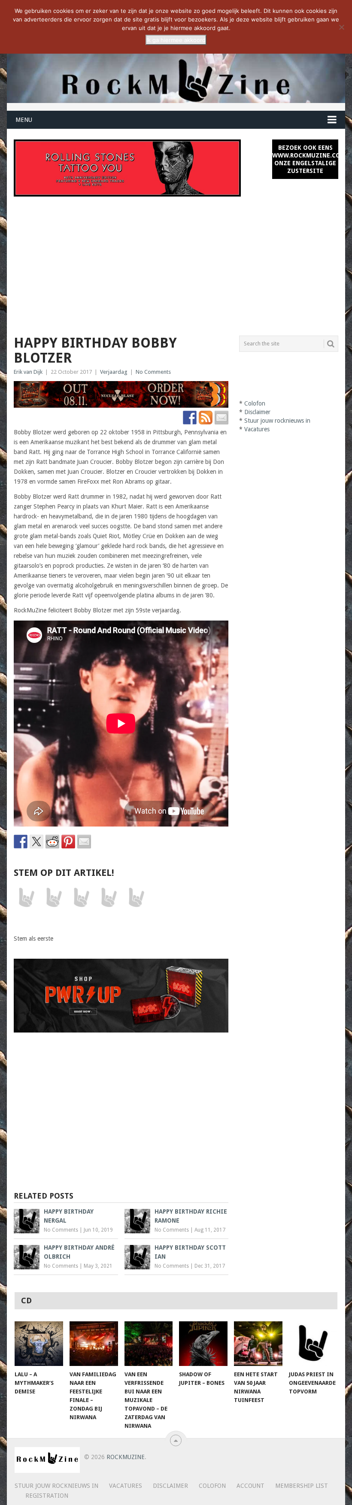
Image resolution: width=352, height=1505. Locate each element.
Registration (46, 1495)
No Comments (153, 372)
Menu (23, 119)
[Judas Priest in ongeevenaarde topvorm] (313, 1343)
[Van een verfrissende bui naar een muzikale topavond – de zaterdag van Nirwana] (148, 1343)
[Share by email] (84, 841)
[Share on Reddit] (52, 841)
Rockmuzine (125, 1457)
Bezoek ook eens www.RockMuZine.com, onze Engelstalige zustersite (305, 159)
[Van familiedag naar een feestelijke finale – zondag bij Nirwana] (94, 1343)
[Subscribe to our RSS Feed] (205, 417)
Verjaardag (113, 372)
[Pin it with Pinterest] (68, 841)
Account (250, 1485)
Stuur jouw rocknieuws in (277, 420)
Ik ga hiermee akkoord (176, 39)
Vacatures (257, 429)
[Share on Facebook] (20, 841)
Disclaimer (257, 412)
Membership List (301, 1485)
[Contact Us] (221, 417)
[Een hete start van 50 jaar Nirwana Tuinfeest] (258, 1343)
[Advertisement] (176, 261)
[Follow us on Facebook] (190, 417)
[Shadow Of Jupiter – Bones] (203, 1343)
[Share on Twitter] (36, 841)
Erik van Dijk (28, 372)
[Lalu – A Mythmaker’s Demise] (39, 1343)
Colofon (254, 403)
